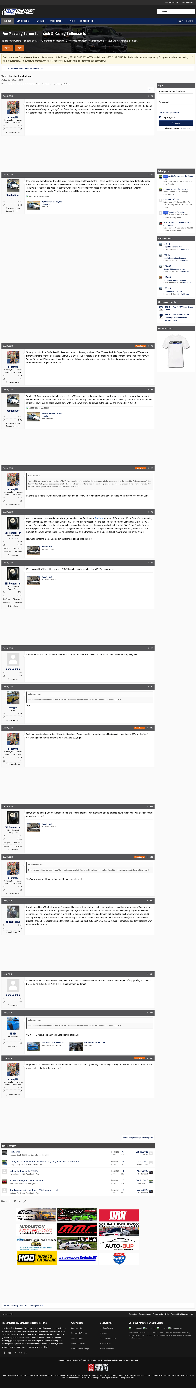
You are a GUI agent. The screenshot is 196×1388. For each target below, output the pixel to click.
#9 (152, 687)
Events (72, 21)
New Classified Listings (80, 1349)
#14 (151, 974)
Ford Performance (145, 1375)
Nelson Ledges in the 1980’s (24, 1171)
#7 (152, 563)
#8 (152, 648)
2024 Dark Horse (183, 250)
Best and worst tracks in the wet (175, 189)
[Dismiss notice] (192, 57)
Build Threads (168, 184)
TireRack (99, 518)
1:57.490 (167, 266)
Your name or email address (172, 91)
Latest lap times (165, 238)
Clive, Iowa (14, 555)
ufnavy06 (6, 80)
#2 (152, 175)
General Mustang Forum (172, 217)
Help (167, 1314)
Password (164, 102)
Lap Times (40, 21)
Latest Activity (76, 1328)
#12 (151, 857)
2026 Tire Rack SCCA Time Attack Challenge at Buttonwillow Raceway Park (178, 317)
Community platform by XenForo (79, 1360)
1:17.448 (167, 277)
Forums (7, 20)
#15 (151, 1013)
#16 (151, 1058)
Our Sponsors (86, 21)
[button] (31, 21)
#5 (152, 468)
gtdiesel (13, 1174)
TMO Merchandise (171, 2)
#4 (152, 390)
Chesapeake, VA (14, 133)
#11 (151, 806)
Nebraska (13, 1046)
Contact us (133, 1314)
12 (123, 1161)
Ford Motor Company (27, 1375)
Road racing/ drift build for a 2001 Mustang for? (34, 1190)
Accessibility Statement (180, 1314)
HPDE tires (15, 1152)
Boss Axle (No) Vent (171, 199)
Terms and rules (145, 1314)
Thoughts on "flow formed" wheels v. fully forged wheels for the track (44, 1161)
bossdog (13, 1155)
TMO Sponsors (187, 2)
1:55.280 (167, 288)
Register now (185, 128)
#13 (151, 901)
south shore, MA (14, 932)
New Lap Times (77, 1338)
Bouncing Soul (142, 1164)
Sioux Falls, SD (14, 721)
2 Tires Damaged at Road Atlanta (26, 1180)
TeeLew (145, 1155)
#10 (151, 728)
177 (122, 1152)
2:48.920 (167, 255)
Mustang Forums (38, 1323)
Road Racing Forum (33, 1155)
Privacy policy (158, 1314)
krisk (11, 1184)
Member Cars (23, 21)
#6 (152, 512)
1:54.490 (167, 244)
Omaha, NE (14, 679)
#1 (152, 96)
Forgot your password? (170, 112)
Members (103, 1333)
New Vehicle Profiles (79, 1333)
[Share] (148, 96)
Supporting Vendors (108, 1338)
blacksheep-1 (143, 1174)
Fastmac (13, 1193)
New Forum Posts (78, 1343)
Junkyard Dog (15, 1165)
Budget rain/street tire (174, 212)
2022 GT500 (186, 283)
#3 (152, 346)
